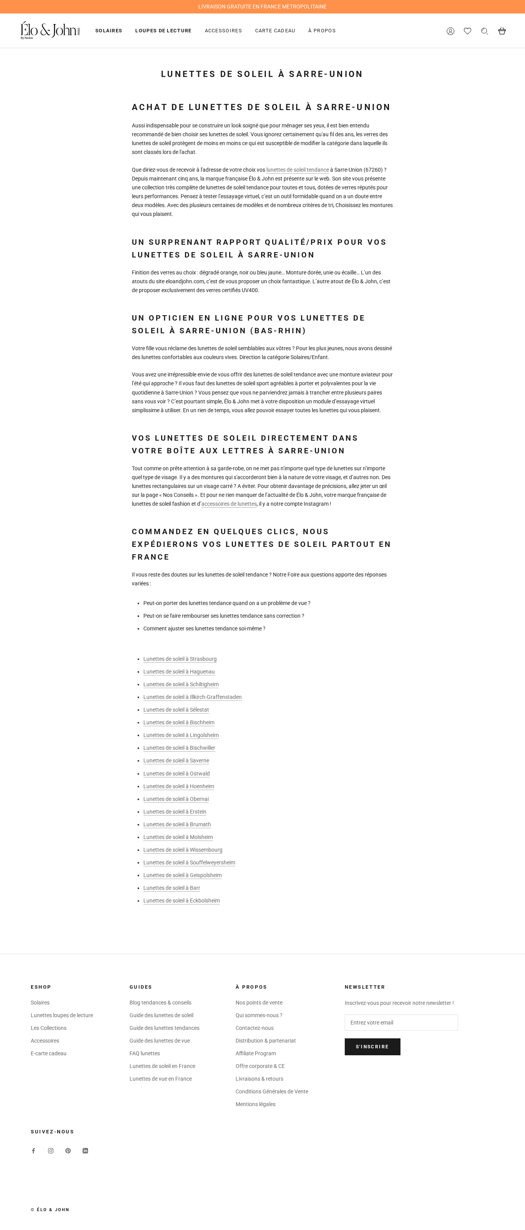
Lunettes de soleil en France (162, 1066)
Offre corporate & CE (260, 1066)
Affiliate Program (256, 1053)
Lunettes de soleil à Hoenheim (178, 786)
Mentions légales (256, 1104)
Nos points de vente (259, 1002)
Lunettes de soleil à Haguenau (179, 671)
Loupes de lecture (163, 30)
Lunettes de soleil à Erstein (174, 812)
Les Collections (48, 1028)
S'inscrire (372, 1047)
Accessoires (223, 30)
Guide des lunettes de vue (160, 1041)
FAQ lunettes (145, 1053)
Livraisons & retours (259, 1079)
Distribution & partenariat (266, 1041)
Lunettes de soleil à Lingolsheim (181, 735)
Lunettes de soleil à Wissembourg (183, 850)
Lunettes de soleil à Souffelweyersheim (189, 862)
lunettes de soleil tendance (297, 170)
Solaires (108, 30)
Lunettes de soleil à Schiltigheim (181, 684)
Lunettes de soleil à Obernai (176, 799)
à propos (322, 30)
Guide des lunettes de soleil (161, 1015)
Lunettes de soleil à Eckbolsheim (181, 900)
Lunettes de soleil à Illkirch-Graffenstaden (192, 697)
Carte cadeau (275, 30)
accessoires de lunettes (229, 504)
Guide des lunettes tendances (164, 1028)
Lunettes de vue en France (161, 1079)
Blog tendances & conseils (160, 1002)
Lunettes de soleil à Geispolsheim (182, 875)
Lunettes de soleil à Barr (171, 888)
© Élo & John (50, 1209)
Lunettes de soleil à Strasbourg (180, 659)
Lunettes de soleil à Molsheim (178, 837)
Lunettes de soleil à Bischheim (178, 722)
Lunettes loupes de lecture (62, 1015)
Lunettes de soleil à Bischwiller (179, 748)
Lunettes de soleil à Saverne (176, 760)
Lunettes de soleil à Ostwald (176, 773)
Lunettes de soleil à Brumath (177, 824)
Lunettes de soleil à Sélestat (176, 710)
